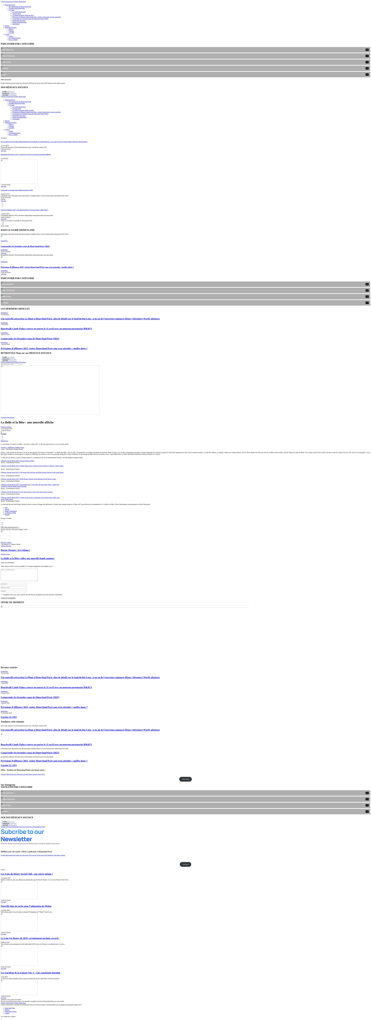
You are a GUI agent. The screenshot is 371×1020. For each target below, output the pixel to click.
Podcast (7, 26)
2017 (6, 507)
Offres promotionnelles (19, 22)
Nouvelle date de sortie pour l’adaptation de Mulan (26, 906)
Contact (7, 34)
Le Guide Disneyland (19, 12)
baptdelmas (4, 241)
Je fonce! (185, 864)
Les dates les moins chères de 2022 (23, 15)
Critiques (11, 31)
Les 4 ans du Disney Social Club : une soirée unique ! (27, 874)
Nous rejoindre (13, 40)
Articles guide (16, 13)
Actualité (11, 33)
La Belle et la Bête (10, 513)
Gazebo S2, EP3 (9, 717)
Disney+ (11, 29)
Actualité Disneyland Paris (17, 8)
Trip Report (15, 24)
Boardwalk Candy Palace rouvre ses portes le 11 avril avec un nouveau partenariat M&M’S (26, 154)
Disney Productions (8, 417)
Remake (7, 514)
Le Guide (11, 10)
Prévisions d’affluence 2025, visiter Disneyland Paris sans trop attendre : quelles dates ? (24, 210)
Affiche (7, 509)
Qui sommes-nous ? (15, 38)
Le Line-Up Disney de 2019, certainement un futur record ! (30, 938)
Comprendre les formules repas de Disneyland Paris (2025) (30, 19)
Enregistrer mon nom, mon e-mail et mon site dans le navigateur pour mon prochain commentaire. (33, 594)
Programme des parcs (18, 20)
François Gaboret (6, 542)
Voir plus (3, 151)
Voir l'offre (185, 779)
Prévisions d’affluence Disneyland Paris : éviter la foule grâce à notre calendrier (36, 17)
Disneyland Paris (10, 5)
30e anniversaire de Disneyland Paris (20, 6)
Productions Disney (11, 27)
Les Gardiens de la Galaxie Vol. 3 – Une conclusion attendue (30, 972)
